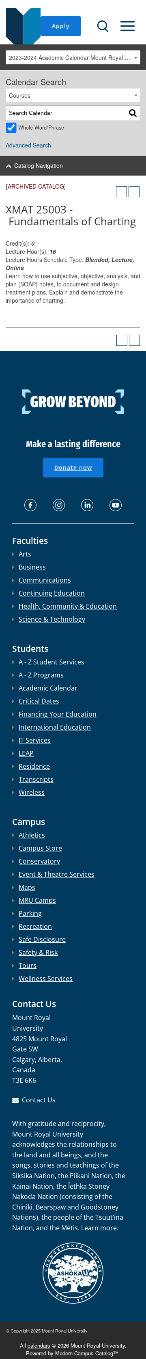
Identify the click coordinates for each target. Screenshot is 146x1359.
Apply (61, 26)
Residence (34, 766)
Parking (30, 913)
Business (32, 567)
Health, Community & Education (68, 606)
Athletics (32, 835)
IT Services (35, 740)
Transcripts (36, 779)
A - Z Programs (41, 675)
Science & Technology (52, 619)
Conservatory (39, 861)
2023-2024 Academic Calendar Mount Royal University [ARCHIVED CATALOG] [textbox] (74, 57)
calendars (39, 1345)
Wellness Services (46, 978)
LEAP (26, 753)
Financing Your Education (58, 714)
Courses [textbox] (19, 95)
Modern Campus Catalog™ (86, 1353)
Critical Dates (39, 701)
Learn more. (99, 1227)
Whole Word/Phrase (41, 127)
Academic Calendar (48, 688)
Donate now (73, 467)
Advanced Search (28, 145)
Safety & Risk (38, 952)
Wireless (32, 792)
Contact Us (39, 1099)
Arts (25, 554)
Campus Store (40, 848)
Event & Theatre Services (56, 874)
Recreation (35, 926)
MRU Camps (37, 900)
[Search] (132, 113)
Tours (27, 965)
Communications (45, 580)
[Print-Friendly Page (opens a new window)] (121, 191)
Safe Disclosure (42, 939)
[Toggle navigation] (127, 26)
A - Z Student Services (51, 662)
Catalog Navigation (38, 165)
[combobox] (73, 57)
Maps (27, 887)
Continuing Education (52, 593)
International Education (55, 727)
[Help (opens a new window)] (134, 191)
